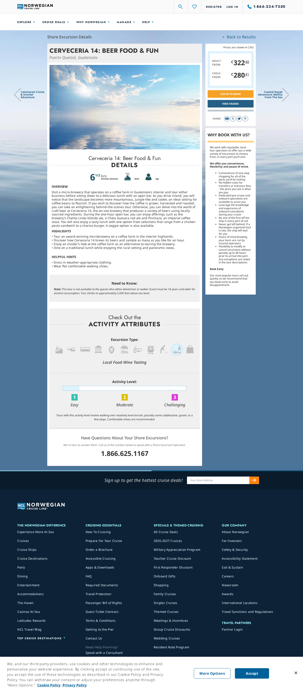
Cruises (23, 541)
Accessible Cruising (101, 558)
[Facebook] (233, 118)
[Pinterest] (245, 118)
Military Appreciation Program (177, 549)
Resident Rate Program (171, 647)
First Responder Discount (173, 567)
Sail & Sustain (232, 567)
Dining (22, 576)
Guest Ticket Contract (102, 612)
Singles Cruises (165, 603)
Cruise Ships (27, 549)
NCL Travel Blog (29, 629)
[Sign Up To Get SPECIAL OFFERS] (254, 480)
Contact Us (94, 638)
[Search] (181, 6)
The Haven (25, 603)
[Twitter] (239, 118)
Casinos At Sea (28, 612)
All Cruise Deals (166, 532)
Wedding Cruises (167, 638)
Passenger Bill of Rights (104, 603)
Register (214, 7)
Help (146, 22)
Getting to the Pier (100, 629)
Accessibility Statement (240, 558)
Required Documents (102, 585)
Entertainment (28, 585)
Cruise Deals (53, 22)
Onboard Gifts (164, 576)
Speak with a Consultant (104, 653)
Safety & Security (235, 549)
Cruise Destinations (32, 558)
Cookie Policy (49, 685)
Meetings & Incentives (171, 620)
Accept (252, 673)
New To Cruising (98, 532)
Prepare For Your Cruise (104, 541)
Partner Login (232, 629)
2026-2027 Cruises (168, 541)
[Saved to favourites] (194, 143)
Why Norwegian (91, 22)
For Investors (232, 541)
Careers (228, 576)
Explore (24, 22)
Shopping (161, 585)
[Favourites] (195, 6)
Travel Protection (98, 594)
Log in (232, 7)
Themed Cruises (166, 612)
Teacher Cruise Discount (172, 558)
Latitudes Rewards (31, 620)
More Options (212, 673)
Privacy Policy (74, 685)
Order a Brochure (99, 549)
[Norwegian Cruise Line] (35, 6)
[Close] (296, 673)
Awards (227, 594)
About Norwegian (235, 532)
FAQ (89, 576)
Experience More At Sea (35, 532)
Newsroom (230, 585)
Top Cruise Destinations (39, 638)
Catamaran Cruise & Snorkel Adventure (32, 94)
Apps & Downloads (100, 567)
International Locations (240, 603)
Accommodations (30, 594)
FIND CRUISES (230, 103)
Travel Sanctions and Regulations (247, 612)
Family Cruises (165, 594)
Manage (124, 22)
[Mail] (227, 118)
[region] (151, 673)
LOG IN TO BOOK (230, 94)
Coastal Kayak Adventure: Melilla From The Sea (270, 94)
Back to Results (241, 37)
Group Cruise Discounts (172, 629)
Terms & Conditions (101, 620)
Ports (21, 567)
